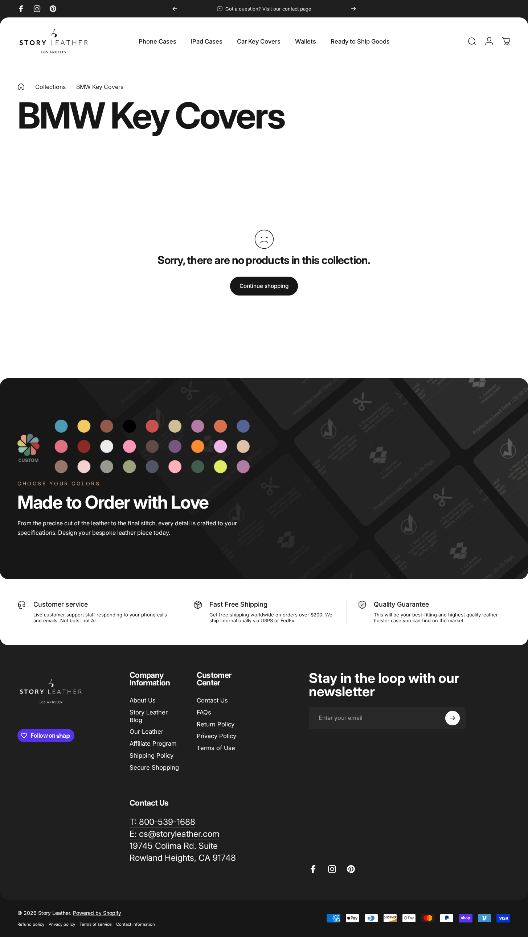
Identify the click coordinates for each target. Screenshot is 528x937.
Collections (50, 86)
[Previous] (175, 8)
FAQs (204, 712)
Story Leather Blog (149, 716)
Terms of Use (216, 747)
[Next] (353, 8)
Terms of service (95, 924)
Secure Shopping (154, 767)
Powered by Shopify (97, 913)
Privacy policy (62, 924)
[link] (174, 846)
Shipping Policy (151, 755)
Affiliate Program (153, 743)
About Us (143, 700)
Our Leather (146, 731)
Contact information (135, 924)
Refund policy (30, 924)
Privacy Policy (216, 736)
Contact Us (212, 700)
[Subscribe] (452, 718)
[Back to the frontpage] (21, 86)
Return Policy (215, 724)
